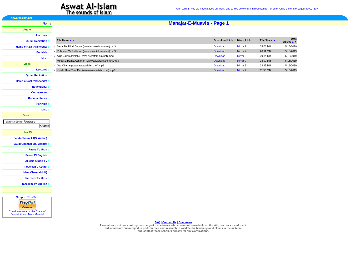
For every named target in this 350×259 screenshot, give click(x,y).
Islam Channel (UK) (35, 172)
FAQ (157, 222)
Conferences (39, 92)
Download (219, 46)
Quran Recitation (36, 41)
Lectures (41, 35)
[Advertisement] (327, 107)
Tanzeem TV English (34, 183)
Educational (39, 86)
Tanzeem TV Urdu (36, 178)
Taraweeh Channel (35, 166)
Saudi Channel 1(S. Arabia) (30, 138)
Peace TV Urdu (38, 149)
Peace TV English (36, 155)
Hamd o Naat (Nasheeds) (31, 46)
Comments (185, 222)
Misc (44, 58)
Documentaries (37, 98)
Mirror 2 (241, 46)
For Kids (41, 52)
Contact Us (169, 222)
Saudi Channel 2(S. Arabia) (30, 143)
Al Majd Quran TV (36, 160)
